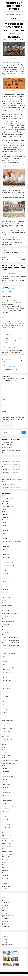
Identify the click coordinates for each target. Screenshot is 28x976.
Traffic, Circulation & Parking (8, 865)
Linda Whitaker (5, 707)
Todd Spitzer (5, 859)
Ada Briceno (5, 512)
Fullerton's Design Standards (8, 653)
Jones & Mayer (5, 693)
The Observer (5, 848)
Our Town (4, 766)
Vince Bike (4, 883)
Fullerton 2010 (5, 629)
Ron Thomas (5, 798)
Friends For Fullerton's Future (14, 6)
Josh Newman (5, 696)
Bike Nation (4, 536)
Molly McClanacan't (6, 723)
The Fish (4, 924)
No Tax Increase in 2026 (7, 442)
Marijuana (4, 717)
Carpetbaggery (5, 546)
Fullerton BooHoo (6, 632)
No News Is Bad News (7, 739)
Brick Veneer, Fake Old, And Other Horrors (11, 541)
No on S (4, 742)
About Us (4, 509)
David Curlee (5, 920)
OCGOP (3, 758)
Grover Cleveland (6, 902)
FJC (3, 608)
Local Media (4, 712)
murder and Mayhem (7, 728)
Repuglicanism (5, 795)
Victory (4, 881)
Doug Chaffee (5, 589)
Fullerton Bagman (6, 928)
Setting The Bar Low (7, 800)
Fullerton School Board (7, 651)
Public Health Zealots (7, 790)
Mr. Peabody (5, 905)
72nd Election (5, 501)
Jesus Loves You (6, 683)
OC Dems (4, 747)
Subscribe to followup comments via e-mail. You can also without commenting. (13, 419)
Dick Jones (4, 584)
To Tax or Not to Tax (7, 447)
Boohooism (4, 538)
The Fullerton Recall (6, 843)
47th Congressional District (8, 498)
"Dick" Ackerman (6, 496)
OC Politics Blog (5, 939)
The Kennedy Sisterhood (7, 846)
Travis (3, 873)
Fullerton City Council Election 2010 (10, 640)
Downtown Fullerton (7, 592)
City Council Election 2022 (8, 560)
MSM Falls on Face (6, 725)
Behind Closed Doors (11, 237)
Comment (5, 384)
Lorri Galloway (5, 715)
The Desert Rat (5, 910)
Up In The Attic (5, 878)
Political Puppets (6, 787)
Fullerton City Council (7, 635)
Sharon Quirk (13, 242)
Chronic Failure (5, 554)
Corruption (4, 570)
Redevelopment (6, 242)
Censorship (4, 549)
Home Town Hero (6, 669)
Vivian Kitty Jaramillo (7, 886)
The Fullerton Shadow (7, 904)
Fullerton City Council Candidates (10, 637)
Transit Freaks (5, 867)
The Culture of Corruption (8, 840)
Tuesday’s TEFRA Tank (7, 445)
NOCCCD (4, 744)
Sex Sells (4, 803)
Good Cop (4, 659)
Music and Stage (6, 731)
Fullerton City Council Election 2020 (10, 643)
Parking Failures (5, 771)
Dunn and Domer (6, 597)
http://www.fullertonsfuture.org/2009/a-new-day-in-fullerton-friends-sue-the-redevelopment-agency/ (13, 325)
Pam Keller (12, 241)
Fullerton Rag (5, 936)
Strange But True (6, 827)
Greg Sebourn (5, 661)
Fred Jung (4, 619)
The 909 (4, 832)
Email (3, 405)
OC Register (5, 752)
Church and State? (6, 557)
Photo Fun (4, 779)
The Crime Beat (5, 838)
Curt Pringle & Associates (8, 578)
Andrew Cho (5, 517)
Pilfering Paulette (6, 784)
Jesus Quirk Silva (6, 685)
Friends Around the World (8, 621)
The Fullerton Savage (7, 916)
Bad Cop (4, 522)
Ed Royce (4, 600)
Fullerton (4, 627)
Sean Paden (5, 921)
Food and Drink (5, 611)
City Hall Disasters (6, 568)
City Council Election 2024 (8, 562)
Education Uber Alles (7, 602)
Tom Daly (4, 862)
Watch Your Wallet (6, 889)
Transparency (5, 870)
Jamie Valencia (5, 675)
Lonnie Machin (5, 926)
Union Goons (5, 875)
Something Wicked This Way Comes (10, 822)
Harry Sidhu (4, 664)
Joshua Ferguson (6, 918)
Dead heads (19, 237)
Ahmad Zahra (5, 514)
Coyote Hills (5, 573)
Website (4, 411)
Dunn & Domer (5, 594)
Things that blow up (6, 857)
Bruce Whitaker (5, 544)
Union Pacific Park (10, 244)
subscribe (14, 419)
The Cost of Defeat (6, 835)
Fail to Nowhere (5, 453)
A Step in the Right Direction (8, 506)
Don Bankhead (8, 239)
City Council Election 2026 (8, 565)
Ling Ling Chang (5, 709)
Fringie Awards (5, 624)
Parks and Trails (19, 241)
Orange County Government (8, 763)
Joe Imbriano (5, 691)
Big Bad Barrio (5, 530)
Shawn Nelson (19, 242)
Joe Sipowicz (5, 907)
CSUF (3, 576)
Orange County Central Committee (10, 760)
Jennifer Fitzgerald (6, 680)
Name (3, 399)
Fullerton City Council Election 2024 (10, 645)
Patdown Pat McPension (7, 776)
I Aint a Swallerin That (7, 672)
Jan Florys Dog (5, 908)
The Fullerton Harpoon (7, 900)
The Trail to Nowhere (7, 851)
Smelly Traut (5, 819)
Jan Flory (4, 677)
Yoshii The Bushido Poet (7, 915)
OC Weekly (4, 942)
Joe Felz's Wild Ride (6, 688)
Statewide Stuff (6, 824)
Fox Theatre (5, 616)
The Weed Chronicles (7, 854)
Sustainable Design (6, 830)
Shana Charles (5, 808)
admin (3, 897)
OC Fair (3, 750)
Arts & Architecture (6, 520)
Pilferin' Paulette (6, 782)
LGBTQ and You (5, 701)
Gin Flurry (4, 656)
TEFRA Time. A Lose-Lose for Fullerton (11, 450)
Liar (3, 704)
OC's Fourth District (6, 755)
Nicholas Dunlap (5, 736)
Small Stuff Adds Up (6, 816)
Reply (3, 283)
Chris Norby (4, 552)
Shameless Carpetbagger (8, 806)
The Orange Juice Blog (7, 944)
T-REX (3, 923)
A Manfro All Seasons (7, 504)
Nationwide (4, 734)
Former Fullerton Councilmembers (10, 613)
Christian (4, 912)
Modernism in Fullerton (7, 720)
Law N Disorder (5, 699)
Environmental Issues (7, 605)
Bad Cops (4, 525)
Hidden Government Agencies (9, 667)
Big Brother (4, 533)
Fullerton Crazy (5, 648)
